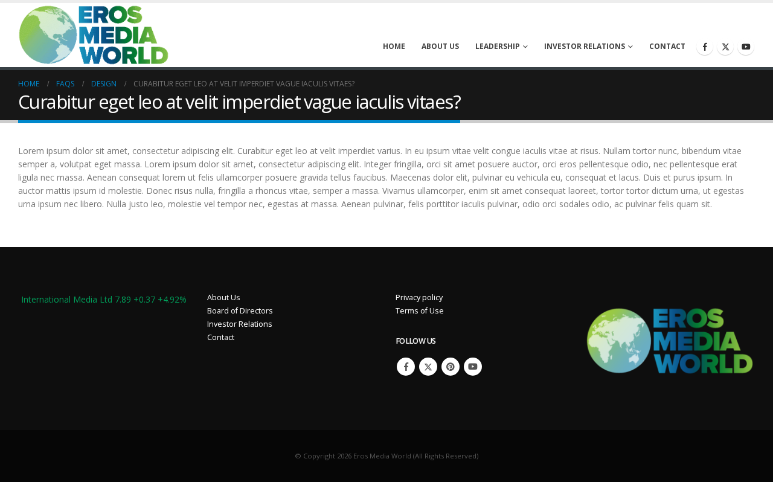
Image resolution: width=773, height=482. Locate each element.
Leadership (497, 46)
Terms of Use (420, 311)
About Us (440, 46)
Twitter (428, 367)
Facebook (406, 367)
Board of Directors (240, 311)
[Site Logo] (93, 35)
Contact (667, 46)
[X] (725, 46)
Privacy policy (419, 297)
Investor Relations (584, 46)
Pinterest (450, 367)
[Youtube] (745, 46)
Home (394, 46)
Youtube (473, 367)
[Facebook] (704, 46)
